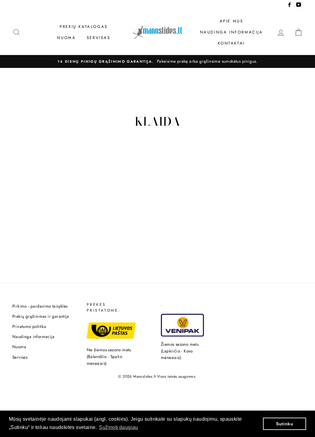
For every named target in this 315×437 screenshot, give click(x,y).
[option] (157, 61)
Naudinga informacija (231, 32)
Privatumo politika (29, 326)
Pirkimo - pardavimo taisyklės (40, 306)
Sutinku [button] (284, 423)
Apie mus (231, 21)
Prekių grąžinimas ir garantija (40, 316)
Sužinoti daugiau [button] (118, 427)
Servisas (98, 38)
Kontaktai (231, 43)
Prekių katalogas (84, 27)
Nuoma (66, 38)
